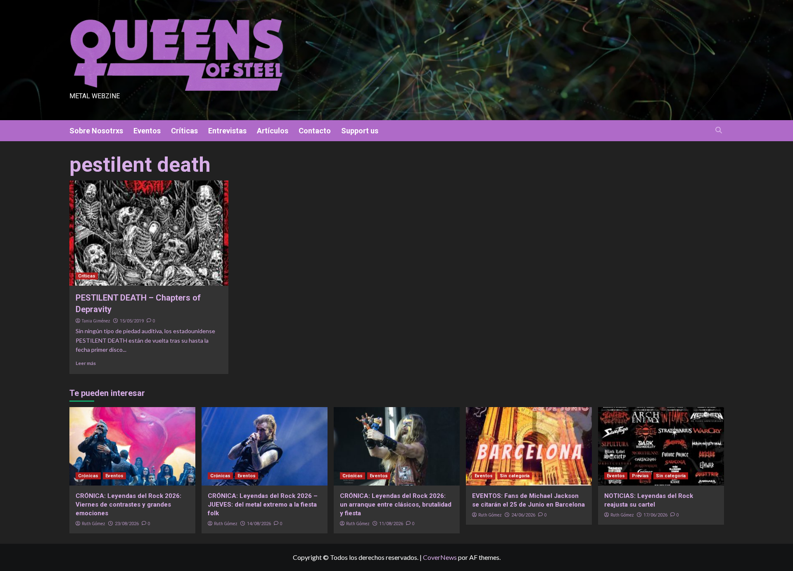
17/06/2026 (655, 515)
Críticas (184, 130)
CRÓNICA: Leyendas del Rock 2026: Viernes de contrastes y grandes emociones (128, 504)
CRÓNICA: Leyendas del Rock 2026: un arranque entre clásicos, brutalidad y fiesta (395, 504)
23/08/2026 (127, 523)
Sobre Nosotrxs (96, 130)
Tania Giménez (96, 321)
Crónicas (88, 476)
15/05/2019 (132, 321)
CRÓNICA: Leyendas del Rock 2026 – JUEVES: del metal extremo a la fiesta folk (263, 504)
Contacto (315, 130)
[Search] (719, 130)
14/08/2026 (259, 523)
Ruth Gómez (93, 523)
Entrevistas (227, 130)
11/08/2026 (391, 523)
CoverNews (440, 557)
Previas (640, 476)
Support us (359, 130)
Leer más (86, 363)
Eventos (147, 130)
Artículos (272, 130)
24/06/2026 (523, 515)
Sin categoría (514, 476)
